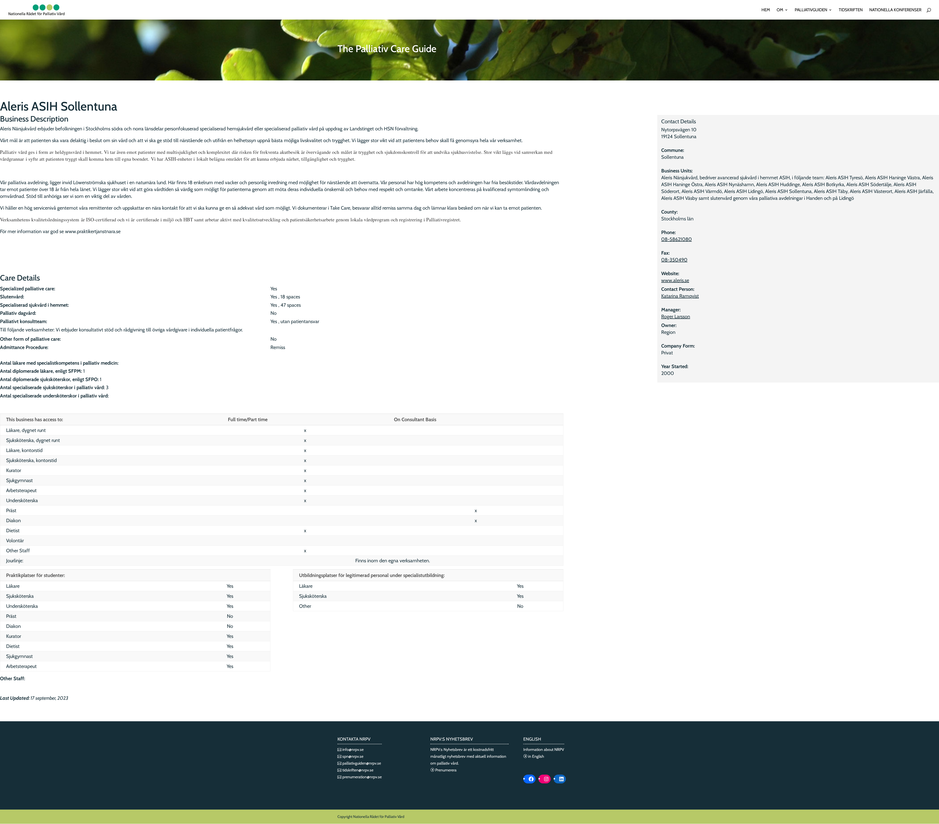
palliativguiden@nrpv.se (361, 763)
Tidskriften (851, 10)
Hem (765, 10)
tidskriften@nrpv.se (357, 770)
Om (780, 10)
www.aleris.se (675, 280)
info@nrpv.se (352, 749)
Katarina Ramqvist (680, 296)
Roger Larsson (675, 316)
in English (535, 756)
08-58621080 (676, 239)
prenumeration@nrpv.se (361, 777)
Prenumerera (445, 770)
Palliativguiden (811, 10)
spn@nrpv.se (352, 756)
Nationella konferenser (895, 10)
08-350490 (674, 260)
